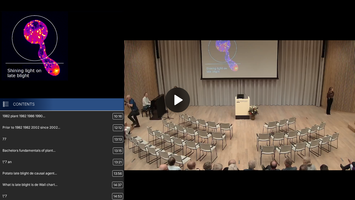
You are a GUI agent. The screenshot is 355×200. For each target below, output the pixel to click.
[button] (177, 100)
